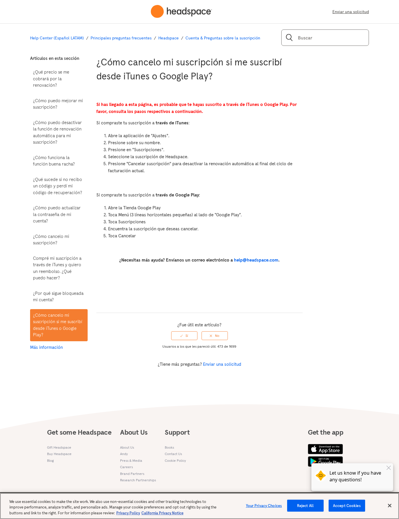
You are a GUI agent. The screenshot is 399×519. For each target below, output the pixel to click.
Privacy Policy (128, 513)
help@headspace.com (256, 260)
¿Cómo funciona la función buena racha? (54, 161)
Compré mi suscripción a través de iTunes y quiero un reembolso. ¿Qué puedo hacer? (57, 268)
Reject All (305, 505)
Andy (124, 454)
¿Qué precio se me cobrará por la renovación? (51, 78)
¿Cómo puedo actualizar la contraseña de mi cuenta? (57, 214)
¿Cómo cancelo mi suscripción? (51, 240)
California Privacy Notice (162, 513)
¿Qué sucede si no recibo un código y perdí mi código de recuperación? (57, 186)
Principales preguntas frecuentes (121, 38)
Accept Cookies (347, 505)
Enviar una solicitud (350, 11)
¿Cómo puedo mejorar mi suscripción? (58, 104)
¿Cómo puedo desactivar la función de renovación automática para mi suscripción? (57, 132)
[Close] (389, 505)
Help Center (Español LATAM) (57, 38)
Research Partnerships (138, 480)
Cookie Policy (175, 460)
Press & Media (131, 460)
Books (169, 447)
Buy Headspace (59, 454)
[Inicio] (181, 11)
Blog (50, 460)
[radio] (184, 335)
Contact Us (173, 454)
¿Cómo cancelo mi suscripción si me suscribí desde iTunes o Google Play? (57, 325)
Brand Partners (132, 473)
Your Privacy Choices (264, 505)
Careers (126, 467)
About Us (127, 447)
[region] (199, 506)
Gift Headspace (59, 447)
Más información (46, 347)
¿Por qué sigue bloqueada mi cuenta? (58, 296)
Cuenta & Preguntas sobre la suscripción (222, 38)
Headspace (168, 38)
